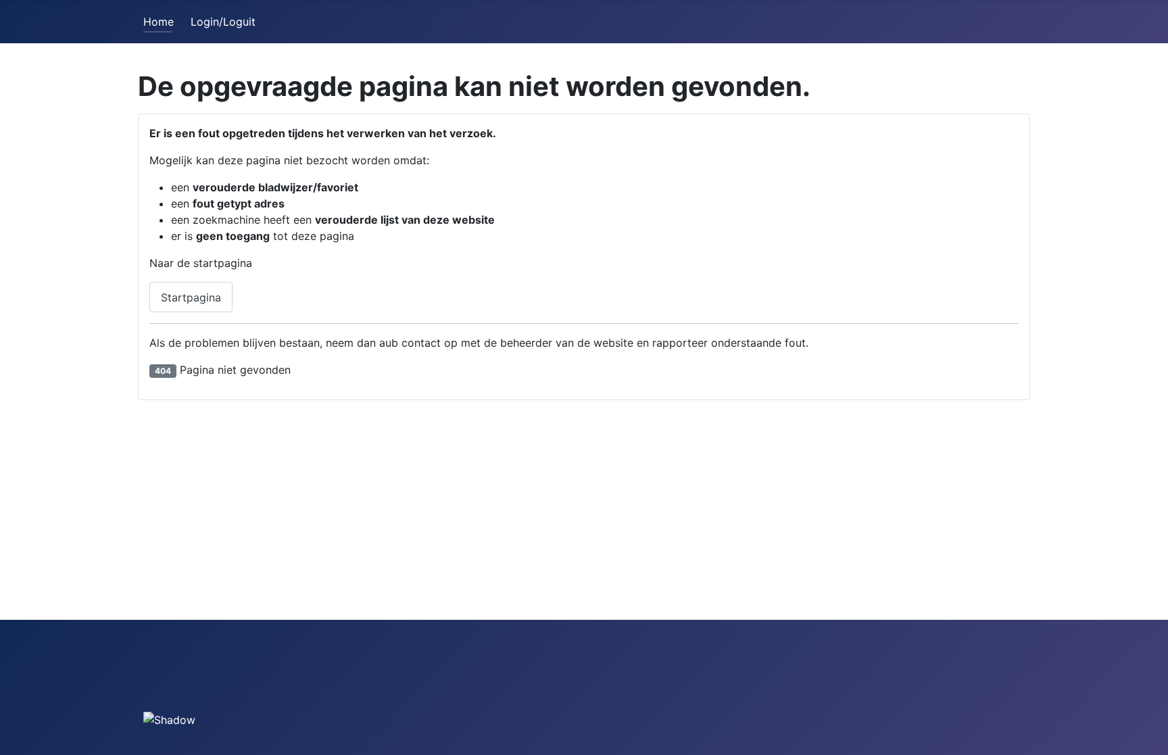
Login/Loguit (223, 21)
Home (158, 21)
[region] (173, 687)
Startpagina (191, 297)
